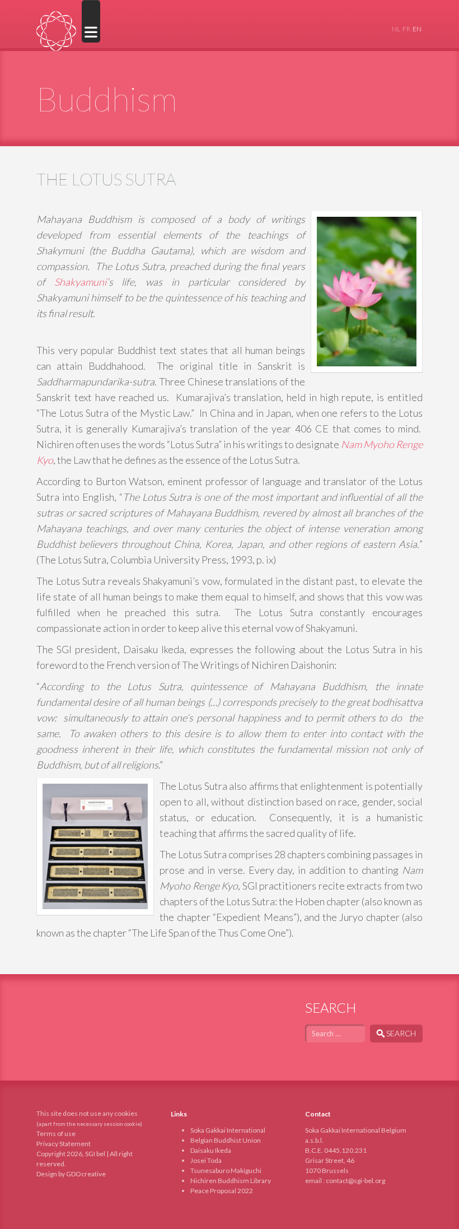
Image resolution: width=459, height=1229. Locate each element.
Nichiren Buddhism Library (230, 1180)
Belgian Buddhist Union (225, 1140)
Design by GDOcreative (71, 1174)
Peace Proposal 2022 (221, 1190)
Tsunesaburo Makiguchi (225, 1170)
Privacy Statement (63, 1143)
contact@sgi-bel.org (355, 1180)
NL (396, 29)
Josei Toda (206, 1160)
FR (406, 29)
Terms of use (56, 1133)
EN (417, 29)
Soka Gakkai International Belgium (56, 31)
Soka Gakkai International (227, 1130)
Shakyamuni (80, 282)
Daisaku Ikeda (210, 1150)
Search (401, 1033)
